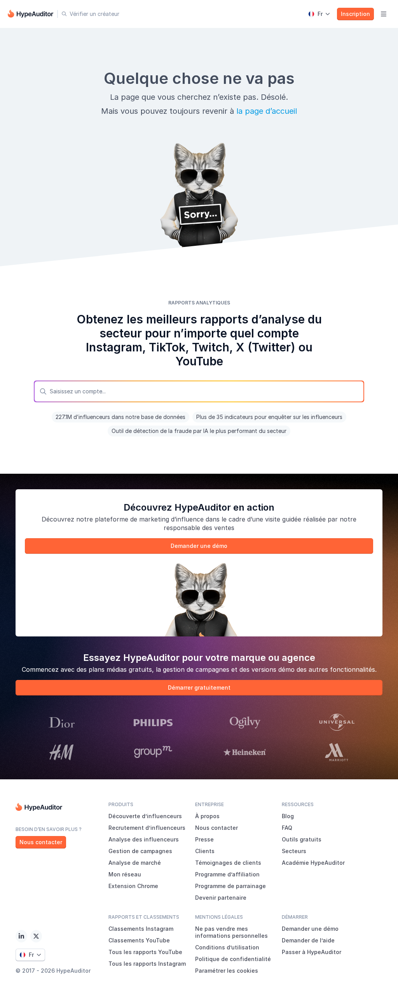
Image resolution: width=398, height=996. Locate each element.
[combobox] (199, 391)
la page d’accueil (266, 111)
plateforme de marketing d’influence (149, 519)
